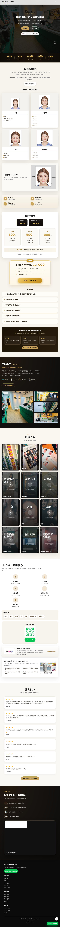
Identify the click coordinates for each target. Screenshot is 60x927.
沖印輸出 (6, 883)
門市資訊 (6, 899)
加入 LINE (34, 28)
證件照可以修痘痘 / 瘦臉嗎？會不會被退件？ (17, 321)
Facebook (7, 908)
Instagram (7, 910)
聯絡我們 (6, 901)
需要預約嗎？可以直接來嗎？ (13, 316)
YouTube (6, 913)
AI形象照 (6, 881)
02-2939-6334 (13, 807)
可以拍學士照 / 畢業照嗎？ (12, 299)
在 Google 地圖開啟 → (11, 852)
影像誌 (6, 885)
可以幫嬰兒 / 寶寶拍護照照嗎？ (13, 310)
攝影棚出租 (7, 887)
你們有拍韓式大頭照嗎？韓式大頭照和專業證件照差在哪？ (20, 294)
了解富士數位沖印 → (51, 651)
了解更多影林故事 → (8, 385)
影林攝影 (6, 894)
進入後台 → (30, 921)
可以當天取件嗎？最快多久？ (13, 305)
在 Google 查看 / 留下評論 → (30, 778)
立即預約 (25, 28)
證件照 (6, 878)
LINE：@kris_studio (11, 871)
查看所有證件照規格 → (30, 84)
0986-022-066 (22, 807)
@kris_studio (30, 640)
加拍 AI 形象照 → (30, 280)
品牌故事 (6, 897)
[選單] (56, 2)
